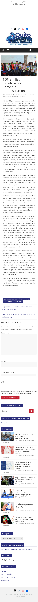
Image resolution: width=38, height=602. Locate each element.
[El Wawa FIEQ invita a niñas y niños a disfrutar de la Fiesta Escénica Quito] (7, 516)
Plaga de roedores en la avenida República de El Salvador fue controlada (25, 480)
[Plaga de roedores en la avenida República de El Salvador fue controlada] (7, 477)
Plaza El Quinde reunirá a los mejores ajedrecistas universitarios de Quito (24, 436)
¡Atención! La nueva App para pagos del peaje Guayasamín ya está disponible (25, 506)
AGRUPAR (7, 96)
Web (2, 382)
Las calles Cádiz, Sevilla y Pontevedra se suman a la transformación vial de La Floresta (23, 465)
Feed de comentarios (8, 577)
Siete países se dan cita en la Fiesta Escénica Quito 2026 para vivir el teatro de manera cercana (25, 450)
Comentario (5, 333)
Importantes (18, 301)
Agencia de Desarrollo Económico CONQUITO (16, 299)
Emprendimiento (8, 301)
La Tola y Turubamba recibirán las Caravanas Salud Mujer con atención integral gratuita (24, 493)
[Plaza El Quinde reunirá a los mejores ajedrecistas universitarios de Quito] (7, 433)
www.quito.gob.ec (19, 596)
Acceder (3, 571)
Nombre (4, 361)
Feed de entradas (6, 574)
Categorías (4, 423)
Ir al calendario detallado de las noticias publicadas (17, 549)
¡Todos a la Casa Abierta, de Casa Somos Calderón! (17, 308)
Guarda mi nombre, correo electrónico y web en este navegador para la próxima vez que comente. (19, 392)
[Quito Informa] (19, 33)
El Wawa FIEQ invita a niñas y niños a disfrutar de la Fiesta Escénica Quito (24, 519)
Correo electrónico (7, 372)
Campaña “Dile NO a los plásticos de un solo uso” (18, 315)
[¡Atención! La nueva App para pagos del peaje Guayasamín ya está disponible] (7, 503)
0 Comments (30, 94)
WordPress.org (6, 580)
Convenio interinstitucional (17, 96)
